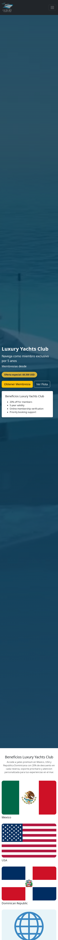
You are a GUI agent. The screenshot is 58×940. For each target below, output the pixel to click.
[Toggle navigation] (52, 7)
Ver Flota (42, 384)
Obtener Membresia (17, 384)
